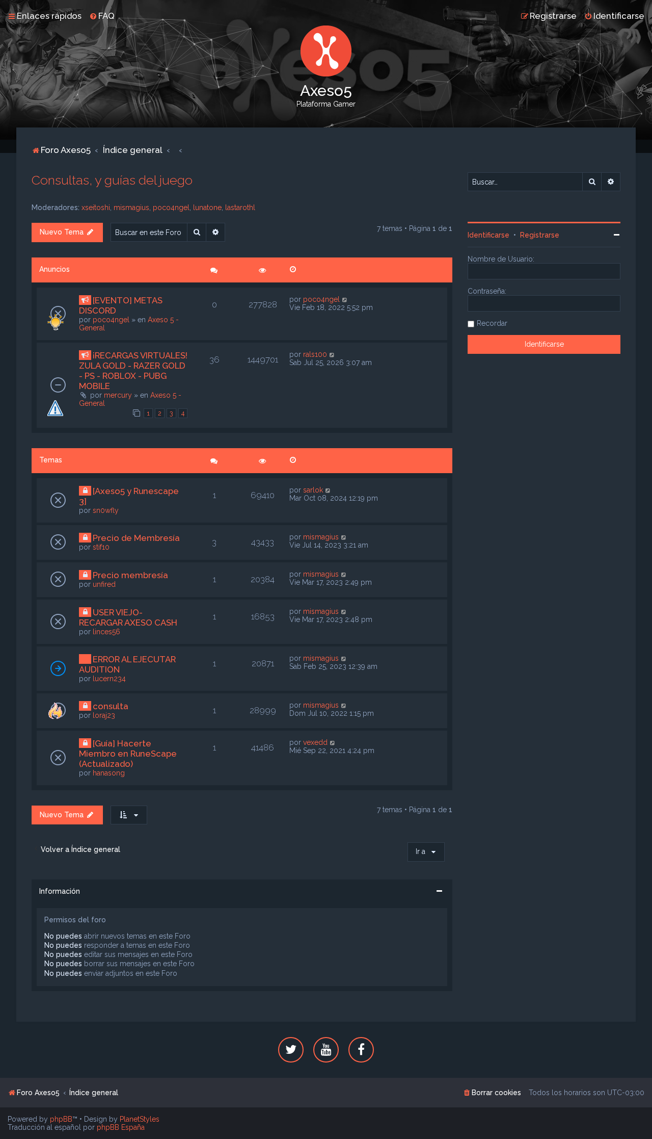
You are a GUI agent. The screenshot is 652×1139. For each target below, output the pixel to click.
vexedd (315, 742)
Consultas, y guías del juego (112, 180)
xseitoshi (96, 207)
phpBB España (121, 1127)
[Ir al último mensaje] (345, 299)
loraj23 (104, 715)
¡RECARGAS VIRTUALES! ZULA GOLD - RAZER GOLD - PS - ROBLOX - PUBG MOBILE (133, 370)
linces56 (106, 632)
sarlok (313, 490)
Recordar (492, 323)
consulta (110, 706)
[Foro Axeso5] (326, 50)
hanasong (109, 773)
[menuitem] (102, 16)
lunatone (207, 207)
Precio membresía (130, 575)
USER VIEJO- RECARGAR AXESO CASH (128, 617)
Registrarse (539, 235)
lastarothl (240, 207)
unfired (104, 584)
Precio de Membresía (136, 538)
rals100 (315, 354)
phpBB (61, 1119)
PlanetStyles (139, 1119)
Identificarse (488, 235)
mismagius (131, 207)
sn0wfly (106, 510)
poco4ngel (171, 207)
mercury (118, 395)
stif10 (101, 547)
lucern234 (109, 679)
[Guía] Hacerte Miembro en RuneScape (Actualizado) (128, 753)
